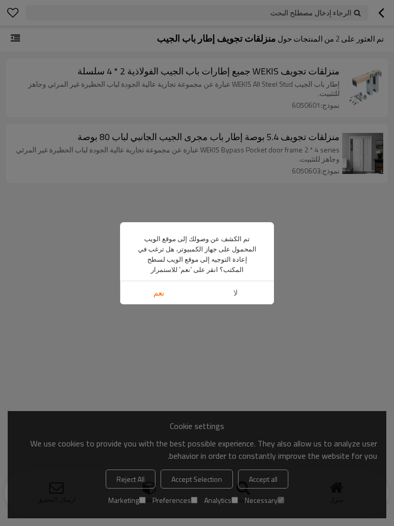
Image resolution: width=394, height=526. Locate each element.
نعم (158, 293)
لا (235, 293)
